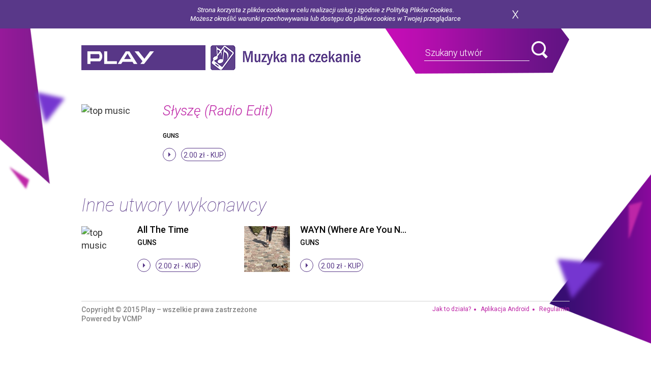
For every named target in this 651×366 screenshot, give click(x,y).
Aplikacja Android (505, 309)
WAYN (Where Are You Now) (358, 229)
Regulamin (554, 309)
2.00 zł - (204, 155)
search (539, 49)
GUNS (171, 135)
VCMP (132, 319)
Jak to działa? (451, 309)
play (143, 57)
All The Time (163, 229)
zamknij (515, 14)
